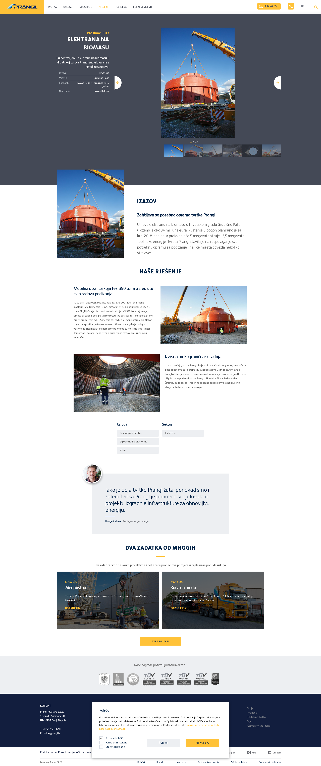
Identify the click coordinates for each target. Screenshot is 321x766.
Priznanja (252, 713)
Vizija (250, 708)
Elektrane (170, 433)
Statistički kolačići (115, 747)
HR (302, 6)
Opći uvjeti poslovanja (208, 762)
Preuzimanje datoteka (270, 762)
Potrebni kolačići (114, 738)
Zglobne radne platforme (133, 441)
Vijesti (250, 721)
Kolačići (141, 762)
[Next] (277, 83)
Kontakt (160, 762)
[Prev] (118, 83)
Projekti (103, 7)
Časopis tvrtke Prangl (259, 726)
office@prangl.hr (52, 733)
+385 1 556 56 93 (51, 729)
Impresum (181, 762)
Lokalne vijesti (142, 7)
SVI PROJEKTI (160, 641)
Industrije (85, 7)
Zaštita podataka (239, 762)
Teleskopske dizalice (131, 433)
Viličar (123, 450)
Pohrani (163, 742)
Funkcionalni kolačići (116, 742)
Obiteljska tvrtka (256, 717)
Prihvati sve (202, 742)
